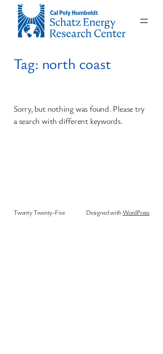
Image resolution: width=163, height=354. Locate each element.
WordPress (136, 212)
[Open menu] (144, 20)
